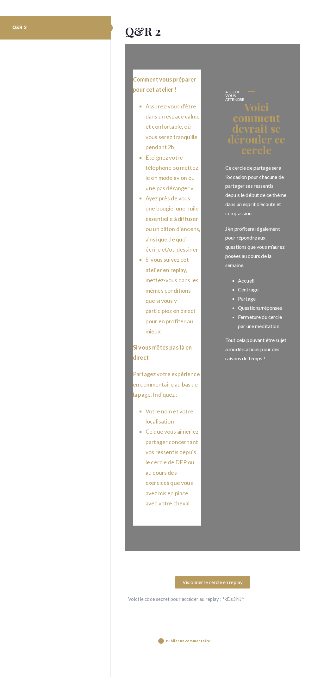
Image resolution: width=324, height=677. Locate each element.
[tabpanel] (212, 328)
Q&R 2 (19, 27)
